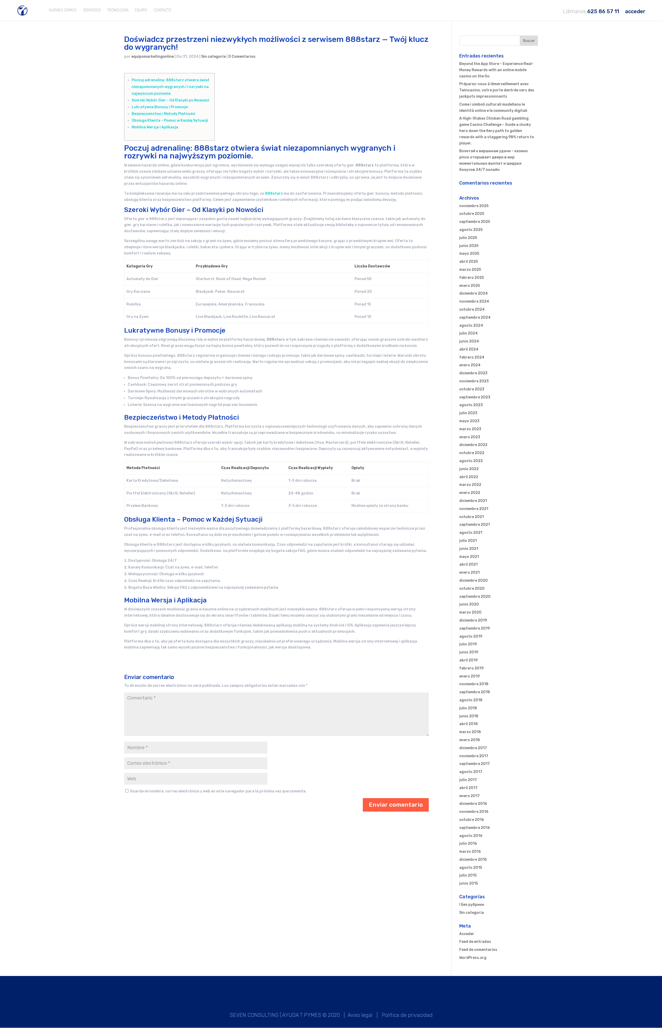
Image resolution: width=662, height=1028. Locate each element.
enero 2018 (469, 740)
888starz (274, 193)
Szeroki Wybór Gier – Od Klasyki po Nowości (170, 100)
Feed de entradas (475, 941)
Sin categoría (213, 56)
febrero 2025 (471, 277)
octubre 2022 (471, 453)
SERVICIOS (92, 10)
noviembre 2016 (473, 812)
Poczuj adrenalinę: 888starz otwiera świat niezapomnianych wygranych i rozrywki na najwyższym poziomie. (170, 87)
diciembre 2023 (473, 373)
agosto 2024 (471, 325)
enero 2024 (469, 365)
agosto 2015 (470, 867)
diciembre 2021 (473, 501)
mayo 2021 (469, 557)
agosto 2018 (471, 700)
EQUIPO (141, 10)
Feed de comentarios (478, 949)
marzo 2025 (470, 269)
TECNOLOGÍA (118, 10)
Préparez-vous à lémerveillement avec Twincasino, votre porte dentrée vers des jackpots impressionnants (496, 90)
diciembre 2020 (473, 580)
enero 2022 (469, 493)
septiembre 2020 (475, 596)
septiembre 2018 (474, 692)
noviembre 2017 (473, 756)
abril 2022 (468, 477)
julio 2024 (468, 333)
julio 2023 (468, 413)
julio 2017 (468, 780)
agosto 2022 (471, 461)
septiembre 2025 (474, 222)
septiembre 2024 (475, 317)
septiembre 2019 (474, 628)
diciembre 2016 (473, 803)
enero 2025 (469, 285)
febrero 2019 (471, 668)
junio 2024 (469, 341)
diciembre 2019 (473, 620)
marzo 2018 (470, 732)
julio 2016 (468, 843)
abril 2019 (468, 660)
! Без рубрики (471, 904)
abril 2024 (468, 349)
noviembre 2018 (473, 684)
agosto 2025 (471, 230)
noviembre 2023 (474, 381)
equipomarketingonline (152, 56)
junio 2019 (468, 652)
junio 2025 (468, 246)
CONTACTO (162, 10)
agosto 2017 (470, 772)
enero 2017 (469, 796)
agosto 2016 (470, 836)
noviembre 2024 (474, 301)
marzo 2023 (470, 429)
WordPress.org (472, 958)
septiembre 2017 (474, 764)
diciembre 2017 (473, 748)
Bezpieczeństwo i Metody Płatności (163, 114)
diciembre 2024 (473, 293)
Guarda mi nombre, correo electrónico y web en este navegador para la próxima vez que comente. (218, 791)
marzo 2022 (470, 485)
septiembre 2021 (474, 524)
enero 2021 (469, 572)
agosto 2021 (470, 532)
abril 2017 (468, 788)
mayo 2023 (469, 421)
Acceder (466, 934)
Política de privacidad (407, 1015)
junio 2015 (468, 883)
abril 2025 (468, 261)
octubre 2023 (471, 389)
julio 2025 (468, 238)
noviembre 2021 (473, 509)
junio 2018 (468, 716)
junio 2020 (469, 604)
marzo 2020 (470, 612)
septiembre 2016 (474, 828)
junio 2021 (468, 548)
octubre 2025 (471, 214)
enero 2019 (469, 676)
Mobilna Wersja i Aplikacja (155, 127)
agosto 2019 (470, 636)
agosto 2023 (471, 405)
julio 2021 (468, 540)
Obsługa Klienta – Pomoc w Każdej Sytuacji (170, 120)
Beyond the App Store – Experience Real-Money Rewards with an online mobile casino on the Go (496, 70)
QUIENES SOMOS (63, 10)
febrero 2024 (471, 357)
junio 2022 (469, 469)
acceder (635, 11)
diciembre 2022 (473, 445)
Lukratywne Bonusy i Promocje (160, 107)
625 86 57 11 (603, 11)
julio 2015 (468, 875)
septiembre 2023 (474, 397)
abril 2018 (468, 724)
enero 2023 (469, 437)
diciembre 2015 (473, 859)
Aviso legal (360, 1015)
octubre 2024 (472, 309)
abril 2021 (468, 564)
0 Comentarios (241, 56)
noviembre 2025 (473, 206)
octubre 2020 (472, 588)
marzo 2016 (470, 851)
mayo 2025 (469, 253)
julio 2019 (468, 644)
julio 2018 (468, 708)
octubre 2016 (471, 820)
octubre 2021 (471, 517)
